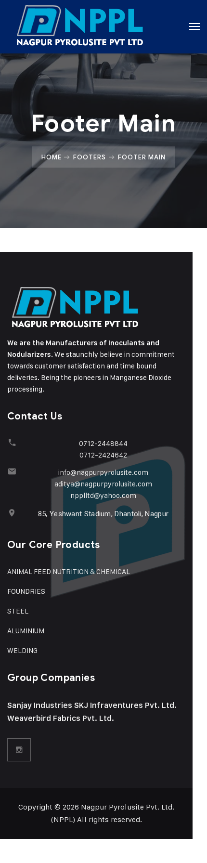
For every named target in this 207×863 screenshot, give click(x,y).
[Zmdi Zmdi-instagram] (19, 749)
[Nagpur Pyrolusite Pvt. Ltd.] (80, 26)
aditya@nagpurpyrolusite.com (103, 483)
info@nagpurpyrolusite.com (103, 472)
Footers (89, 157)
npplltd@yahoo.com (103, 495)
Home (51, 157)
